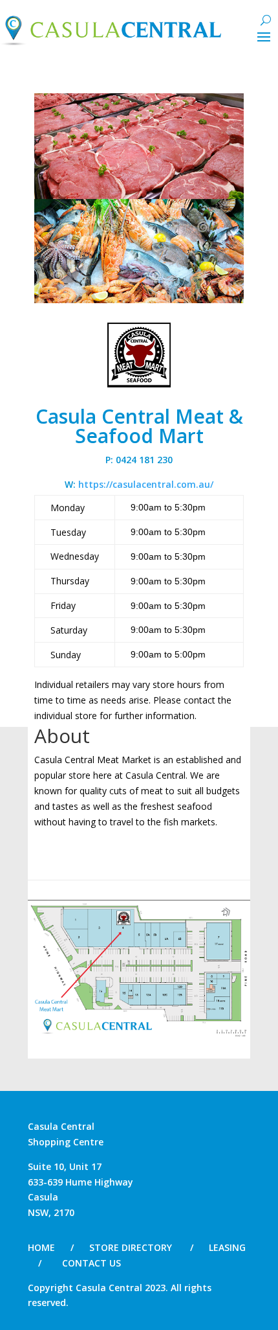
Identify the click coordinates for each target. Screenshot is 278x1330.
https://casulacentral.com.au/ (145, 484)
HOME (41, 1247)
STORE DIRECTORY (130, 1247)
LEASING (227, 1247)
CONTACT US (91, 1263)
